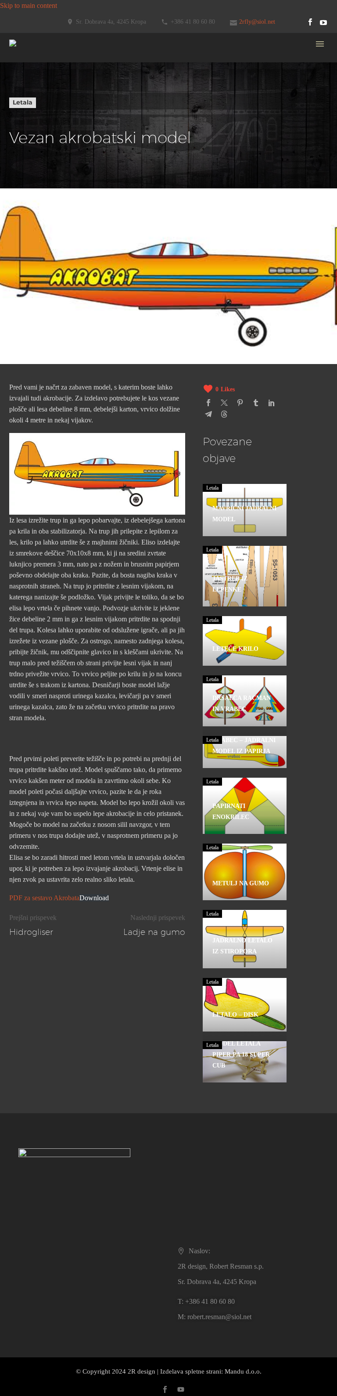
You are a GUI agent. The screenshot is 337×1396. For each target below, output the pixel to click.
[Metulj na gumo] (244, 872)
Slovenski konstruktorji (173, 396)
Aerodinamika (160, 155)
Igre (146, 330)
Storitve (151, 122)
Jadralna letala (160, 374)
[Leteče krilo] (244, 641)
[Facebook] (310, 21)
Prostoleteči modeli (167, 78)
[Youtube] (323, 21)
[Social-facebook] (164, 1389)
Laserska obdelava (166, 133)
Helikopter (155, 275)
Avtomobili (156, 253)
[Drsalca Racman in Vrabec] (244, 700)
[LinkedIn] (271, 402)
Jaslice (150, 341)
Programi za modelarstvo (175, 176)
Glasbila (152, 319)
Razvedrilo (156, 352)
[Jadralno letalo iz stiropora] (244, 939)
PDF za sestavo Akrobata (44, 898)
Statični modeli (161, 67)
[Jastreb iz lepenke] (244, 576)
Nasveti (151, 166)
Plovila (150, 231)
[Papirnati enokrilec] (244, 806)
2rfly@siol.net (257, 21)
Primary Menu (320, 44)
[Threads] (224, 414)
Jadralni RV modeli (167, 89)
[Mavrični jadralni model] (244, 510)
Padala (150, 286)
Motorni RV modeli (168, 100)
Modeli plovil (159, 111)
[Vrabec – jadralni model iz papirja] (244, 752)
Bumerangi (156, 308)
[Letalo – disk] (244, 1005)
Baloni (150, 297)
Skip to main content (28, 5)
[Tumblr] (255, 402)
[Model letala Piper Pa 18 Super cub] (244, 1061)
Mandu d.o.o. (243, 1371)
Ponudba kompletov (169, 56)
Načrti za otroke (163, 209)
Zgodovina (156, 363)
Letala (149, 220)
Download (94, 898)
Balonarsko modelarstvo (174, 407)
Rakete (150, 264)
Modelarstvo (158, 144)
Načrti (149, 187)
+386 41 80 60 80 (193, 21)
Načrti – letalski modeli (173, 198)
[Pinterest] (240, 402)
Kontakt (152, 418)
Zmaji (149, 242)
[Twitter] (224, 402)
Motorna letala (161, 385)
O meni (151, 429)
